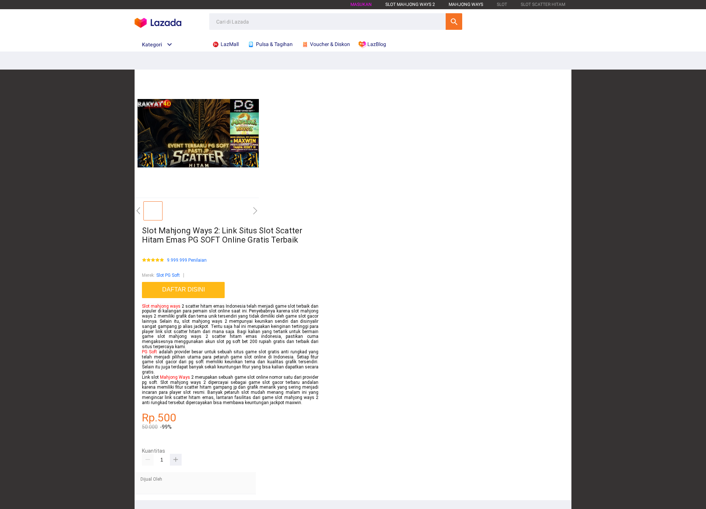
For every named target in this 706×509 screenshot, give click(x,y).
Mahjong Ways (466, 4)
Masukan (361, 4)
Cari (454, 21)
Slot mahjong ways (161, 306)
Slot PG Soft (168, 275)
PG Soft (149, 351)
